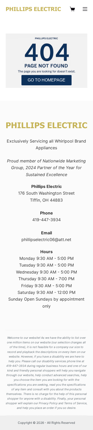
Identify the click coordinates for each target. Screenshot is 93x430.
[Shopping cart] (72, 9)
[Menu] (85, 9)
